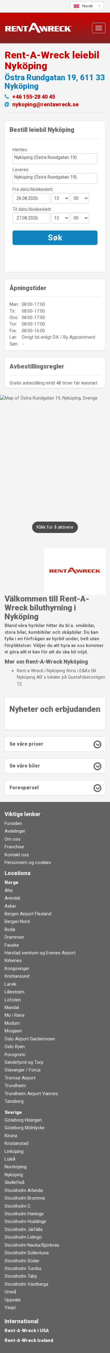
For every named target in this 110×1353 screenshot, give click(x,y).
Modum (12, 1023)
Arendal (12, 898)
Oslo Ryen (15, 1046)
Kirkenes (13, 960)
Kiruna (11, 1135)
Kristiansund (17, 976)
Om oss (12, 839)
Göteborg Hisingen (23, 1120)
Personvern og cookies (28, 862)
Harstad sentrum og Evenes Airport (40, 953)
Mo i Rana (14, 1015)
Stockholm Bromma (25, 1198)
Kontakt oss (17, 855)
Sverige (13, 1112)
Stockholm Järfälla (23, 1229)
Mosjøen (13, 1031)
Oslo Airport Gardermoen (30, 1039)
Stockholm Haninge (24, 1214)
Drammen (14, 937)
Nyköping (14, 1174)
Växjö (10, 1307)
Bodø (10, 929)
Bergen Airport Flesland (28, 914)
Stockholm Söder (22, 1261)
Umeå (10, 1292)
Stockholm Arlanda (24, 1190)
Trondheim (15, 1085)
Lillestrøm (14, 992)
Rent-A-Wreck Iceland (29, 1340)
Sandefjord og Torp (24, 1062)
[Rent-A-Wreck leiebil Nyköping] (74, 571)
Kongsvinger (17, 968)
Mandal (12, 1007)
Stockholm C (18, 1206)
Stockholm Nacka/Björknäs (32, 1245)
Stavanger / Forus (23, 1070)
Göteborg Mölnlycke (25, 1127)
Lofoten (13, 1000)
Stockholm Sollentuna (27, 1253)
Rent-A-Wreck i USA (27, 1330)
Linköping (14, 1151)
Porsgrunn (15, 1054)
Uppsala (12, 1300)
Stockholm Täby (21, 1276)
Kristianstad (16, 1143)
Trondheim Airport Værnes (31, 1093)
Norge (11, 882)
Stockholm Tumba (23, 1268)
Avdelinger (15, 831)
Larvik (10, 984)
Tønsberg (14, 1101)
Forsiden (13, 823)
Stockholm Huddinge (25, 1221)
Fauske (12, 945)
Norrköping (16, 1167)
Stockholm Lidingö (23, 1237)
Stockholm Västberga (26, 1284)
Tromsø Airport (20, 1078)
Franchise (14, 847)
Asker (10, 906)
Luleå (10, 1159)
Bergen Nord (17, 921)
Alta (9, 890)
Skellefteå (14, 1182)
